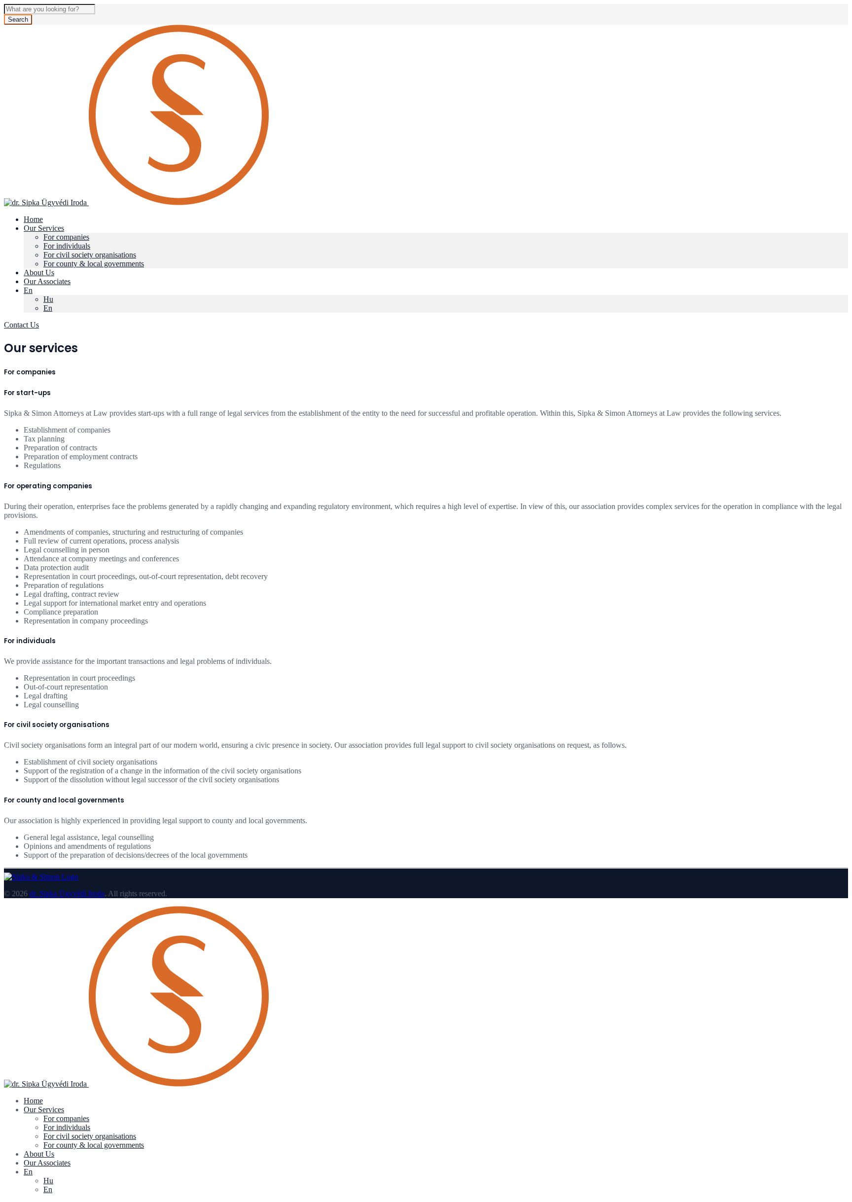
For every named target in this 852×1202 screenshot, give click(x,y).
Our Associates (47, 281)
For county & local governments (93, 263)
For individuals (66, 246)
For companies (66, 237)
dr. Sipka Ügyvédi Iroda (67, 893)
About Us (39, 272)
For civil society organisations (89, 255)
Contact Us (21, 325)
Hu (48, 299)
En (28, 290)
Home (33, 219)
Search (18, 19)
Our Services (44, 228)
